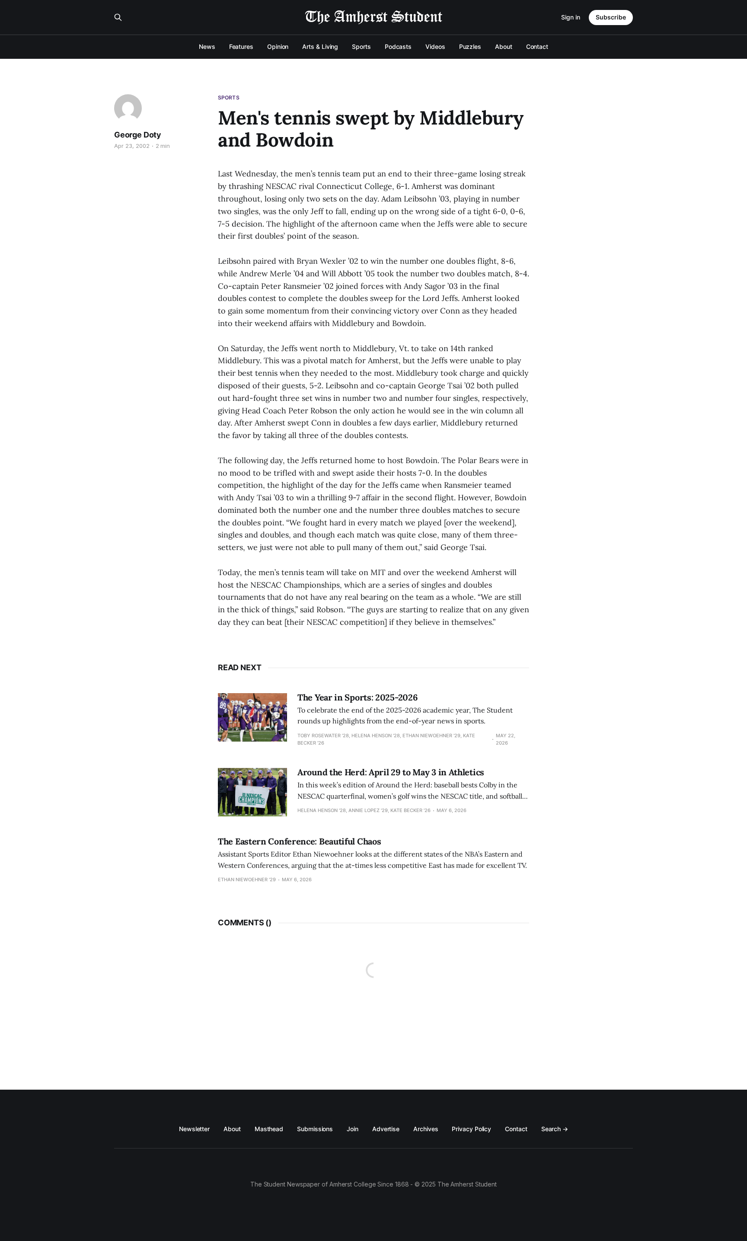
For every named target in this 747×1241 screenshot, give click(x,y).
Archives (425, 1128)
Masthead (269, 1128)
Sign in (570, 17)
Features (241, 46)
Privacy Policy (471, 1128)
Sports (361, 46)
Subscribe (611, 17)
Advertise (385, 1128)
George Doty (137, 134)
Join (352, 1128)
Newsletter (194, 1128)
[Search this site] (118, 17)
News (207, 46)
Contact (537, 46)
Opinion (277, 46)
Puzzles (470, 46)
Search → (554, 1128)
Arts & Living (320, 46)
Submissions (315, 1128)
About (503, 46)
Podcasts (398, 46)
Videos (435, 46)
